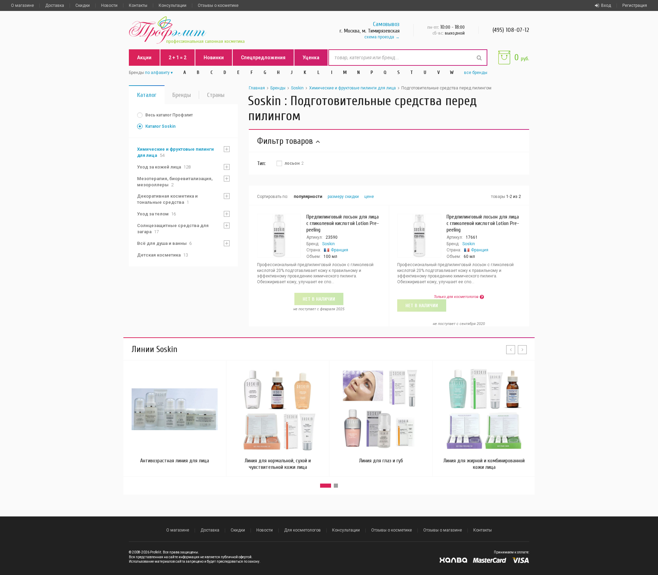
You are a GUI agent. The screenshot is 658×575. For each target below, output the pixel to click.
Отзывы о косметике (218, 5)
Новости (109, 5)
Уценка (311, 57)
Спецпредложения (263, 57)
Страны (215, 95)
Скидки (82, 5)
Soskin (297, 88)
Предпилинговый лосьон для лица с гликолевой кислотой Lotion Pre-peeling (342, 223)
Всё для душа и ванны (164, 243)
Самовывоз (386, 24)
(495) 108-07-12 (510, 30)
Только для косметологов (456, 297)
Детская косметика (162, 255)
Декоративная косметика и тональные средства (167, 199)
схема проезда (379, 37)
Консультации (172, 5)
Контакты (138, 5)
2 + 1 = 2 (177, 57)
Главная (257, 88)
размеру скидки (343, 196)
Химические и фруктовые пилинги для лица (175, 152)
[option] (174, 415)
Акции (144, 57)
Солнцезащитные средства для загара (173, 228)
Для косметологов (302, 530)
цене (369, 196)
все (475, 72)
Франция (339, 250)
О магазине (22, 5)
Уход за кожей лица (164, 167)
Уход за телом (156, 213)
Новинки (214, 57)
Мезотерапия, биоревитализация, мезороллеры (174, 181)
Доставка (54, 5)
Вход (606, 5)
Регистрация (634, 5)
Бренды (181, 95)
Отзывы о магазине (442, 530)
